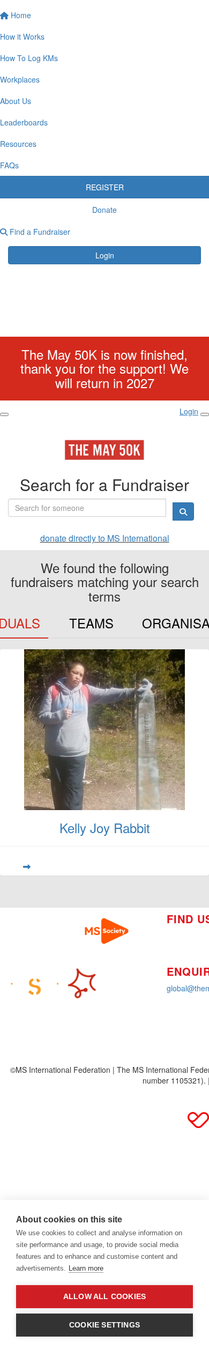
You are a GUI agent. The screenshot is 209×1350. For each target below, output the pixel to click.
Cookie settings (104, 1325)
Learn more (86, 1268)
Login (104, 255)
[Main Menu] (4, 414)
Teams (91, 622)
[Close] (204, 414)
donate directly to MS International (104, 538)
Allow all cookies (104, 1297)
